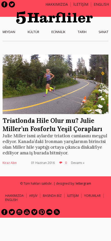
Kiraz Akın (10, 163)
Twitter (12, 4)
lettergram (83, 183)
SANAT (103, 32)
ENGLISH (101, 4)
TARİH (82, 32)
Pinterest (42, 212)
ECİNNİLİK (58, 32)
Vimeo (34, 212)
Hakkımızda (56, 4)
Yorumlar (92, 195)
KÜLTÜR (33, 32)
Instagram (19, 212)
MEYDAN (9, 32)
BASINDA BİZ (52, 195)
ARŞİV (33, 195)
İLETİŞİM (80, 4)
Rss (57, 212)
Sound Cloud (49, 212)
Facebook (4, 4)
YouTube (27, 212)
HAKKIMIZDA (14, 195)
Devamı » (77, 163)
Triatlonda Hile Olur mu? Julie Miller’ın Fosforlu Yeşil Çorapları (52, 125)
